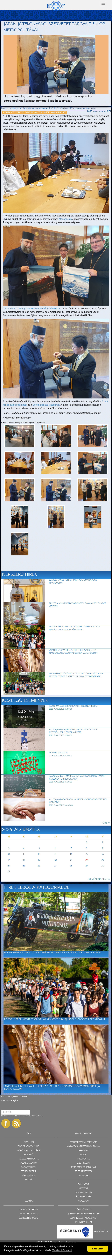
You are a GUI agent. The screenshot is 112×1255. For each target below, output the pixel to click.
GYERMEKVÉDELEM (83, 1222)
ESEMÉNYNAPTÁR (28, 1171)
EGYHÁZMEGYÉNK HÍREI (28, 1146)
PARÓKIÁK (83, 1150)
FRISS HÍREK (29, 1142)
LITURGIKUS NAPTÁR (29, 1209)
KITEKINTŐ (28, 1154)
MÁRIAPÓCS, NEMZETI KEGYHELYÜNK (83, 1146)
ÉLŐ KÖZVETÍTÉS (83, 1196)
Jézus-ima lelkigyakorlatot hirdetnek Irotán (73, 706)
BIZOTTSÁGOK (83, 1163)
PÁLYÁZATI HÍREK (28, 1167)
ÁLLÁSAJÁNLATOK (29, 1163)
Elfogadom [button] (97, 1249)
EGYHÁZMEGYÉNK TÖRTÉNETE (83, 1142)
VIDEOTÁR (83, 1188)
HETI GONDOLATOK (29, 1213)
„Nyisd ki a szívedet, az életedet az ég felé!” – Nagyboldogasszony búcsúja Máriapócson (73, 652)
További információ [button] (62, 1250)
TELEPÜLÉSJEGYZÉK (83, 1171)
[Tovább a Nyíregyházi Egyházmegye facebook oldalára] (5, 1123)
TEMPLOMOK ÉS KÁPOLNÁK (83, 1167)
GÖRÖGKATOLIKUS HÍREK (28, 1150)
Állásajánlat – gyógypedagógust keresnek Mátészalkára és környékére (73, 731)
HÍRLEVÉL (28, 1179)
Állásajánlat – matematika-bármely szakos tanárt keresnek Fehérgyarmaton (77, 777)
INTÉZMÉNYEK (83, 1159)
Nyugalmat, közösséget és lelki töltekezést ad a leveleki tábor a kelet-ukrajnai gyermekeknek (76, 675)
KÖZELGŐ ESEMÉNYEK (29, 1159)
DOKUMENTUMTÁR (83, 1192)
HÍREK (24, 1096)
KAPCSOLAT (83, 1201)
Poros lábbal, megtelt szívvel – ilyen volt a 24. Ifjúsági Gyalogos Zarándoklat (74, 628)
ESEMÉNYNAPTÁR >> (99, 879)
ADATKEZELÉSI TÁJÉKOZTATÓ (83, 1218)
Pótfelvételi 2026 (58, 752)
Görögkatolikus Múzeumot (46, 405)
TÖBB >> (106, 823)
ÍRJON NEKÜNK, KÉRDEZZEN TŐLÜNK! (83, 1213)
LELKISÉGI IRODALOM (28, 1218)
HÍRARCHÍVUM (28, 1175)
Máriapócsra (65, 219)
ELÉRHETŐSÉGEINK (83, 1209)
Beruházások (101, 1231)
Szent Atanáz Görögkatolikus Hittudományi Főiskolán (32, 308)
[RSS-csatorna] (16, 1123)
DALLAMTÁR (83, 1184)
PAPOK (83, 1154)
